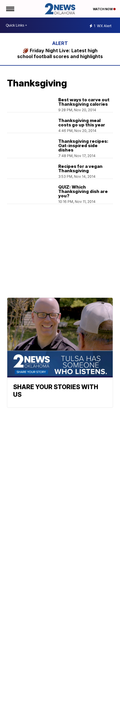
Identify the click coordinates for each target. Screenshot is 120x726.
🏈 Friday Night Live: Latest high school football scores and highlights (60, 53)
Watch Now (103, 9)
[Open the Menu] (9, 8)
